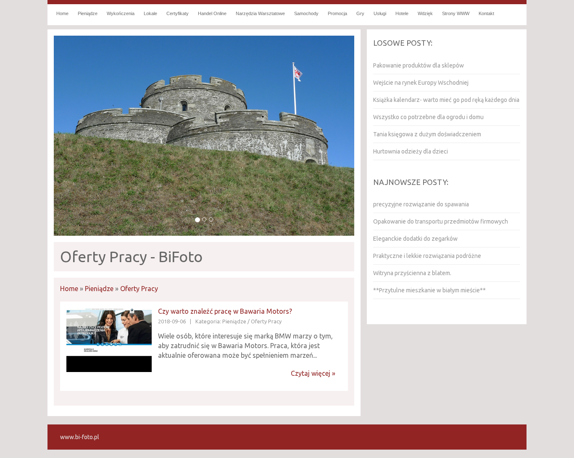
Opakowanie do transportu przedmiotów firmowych (440, 221)
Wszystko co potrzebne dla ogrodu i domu (428, 117)
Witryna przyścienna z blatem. (412, 273)
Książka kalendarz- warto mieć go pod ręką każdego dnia (446, 99)
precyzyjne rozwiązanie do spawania (421, 204)
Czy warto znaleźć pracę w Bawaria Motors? (225, 311)
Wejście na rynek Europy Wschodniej (421, 82)
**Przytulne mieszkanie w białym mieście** (429, 290)
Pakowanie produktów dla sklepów (418, 65)
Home (69, 288)
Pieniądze (99, 288)
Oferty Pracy (139, 288)
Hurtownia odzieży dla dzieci (410, 151)
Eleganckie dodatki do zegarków (415, 238)
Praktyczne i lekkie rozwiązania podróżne (427, 255)
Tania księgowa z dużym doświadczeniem (427, 134)
